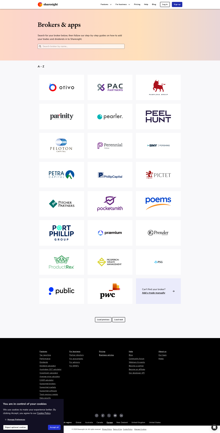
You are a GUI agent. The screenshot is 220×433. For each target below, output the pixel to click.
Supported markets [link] (48, 387)
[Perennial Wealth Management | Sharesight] (110, 145)
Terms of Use (117, 429)
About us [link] (162, 351)
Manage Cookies (140, 429)
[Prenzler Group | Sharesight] (158, 233)
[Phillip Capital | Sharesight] (110, 174)
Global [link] (78, 422)
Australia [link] (89, 422)
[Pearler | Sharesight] (110, 116)
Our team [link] (163, 355)
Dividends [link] (44, 362)
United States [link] (155, 422)
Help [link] (146, 4)
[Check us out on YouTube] (115, 415)
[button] (214, 427)
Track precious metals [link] (49, 394)
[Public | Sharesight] (61, 291)
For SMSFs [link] (74, 366)
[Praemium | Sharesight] (110, 233)
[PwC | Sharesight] (110, 291)
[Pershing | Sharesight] (158, 145)
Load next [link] (118, 319)
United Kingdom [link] (138, 422)
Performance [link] (45, 358)
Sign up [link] (177, 4)
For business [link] (74, 351)
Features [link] (43, 351)
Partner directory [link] (76, 355)
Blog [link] (154, 4)
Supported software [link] (48, 391)
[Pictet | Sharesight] (158, 174)
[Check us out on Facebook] (103, 415)
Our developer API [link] (137, 373)
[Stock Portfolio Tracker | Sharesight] (48, 4)
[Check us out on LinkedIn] (121, 415)
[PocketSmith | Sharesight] (110, 204)
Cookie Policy (127, 429)
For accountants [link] (76, 358)
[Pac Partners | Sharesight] (110, 87)
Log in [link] (165, 4)
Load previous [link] (103, 319)
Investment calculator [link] (49, 373)
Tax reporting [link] (45, 355)
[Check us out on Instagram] (97, 415)
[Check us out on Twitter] (109, 415)
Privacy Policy (107, 429)
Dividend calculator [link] (48, 366)
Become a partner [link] (136, 366)
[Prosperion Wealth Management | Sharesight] (110, 262)
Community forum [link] (136, 358)
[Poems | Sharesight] (158, 204)
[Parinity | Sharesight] (61, 116)
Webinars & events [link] (137, 362)
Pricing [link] (137, 4)
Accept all (54, 427)
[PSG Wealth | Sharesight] (158, 262)
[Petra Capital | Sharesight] (61, 174)
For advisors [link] (74, 362)
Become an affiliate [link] (137, 369)
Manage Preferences (16, 419)
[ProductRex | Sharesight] (61, 262)
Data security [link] (45, 398)
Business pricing (106, 355)
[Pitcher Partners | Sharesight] (61, 204)
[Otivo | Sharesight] (61, 87)
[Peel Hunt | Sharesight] (158, 116)
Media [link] (161, 358)
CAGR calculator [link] (47, 380)
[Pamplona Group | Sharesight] (158, 87)
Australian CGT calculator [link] (50, 369)
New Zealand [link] (122, 422)
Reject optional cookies (15, 427)
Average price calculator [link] (50, 376)
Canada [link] (100, 422)
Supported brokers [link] (48, 383)
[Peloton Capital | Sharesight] (61, 145)
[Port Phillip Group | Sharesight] (61, 233)
